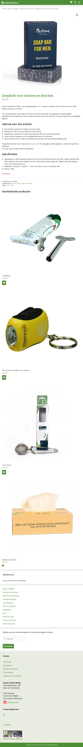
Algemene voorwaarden (12, 675)
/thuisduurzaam (12, 702)
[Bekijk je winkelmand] (71, 2)
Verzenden (7, 661)
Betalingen (7, 665)
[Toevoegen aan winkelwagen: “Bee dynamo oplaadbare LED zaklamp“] (4, 377)
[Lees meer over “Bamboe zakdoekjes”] (3, 565)
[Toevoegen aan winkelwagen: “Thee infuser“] (4, 472)
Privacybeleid (8, 672)
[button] (77, 15)
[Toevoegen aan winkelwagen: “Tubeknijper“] (4, 283)
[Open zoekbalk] (75, 2)
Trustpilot (7, 724)
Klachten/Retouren (10, 669)
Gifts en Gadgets (13, 8)
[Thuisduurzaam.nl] (10, 2)
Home (4, 8)
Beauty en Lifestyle (27, 8)
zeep (11, 185)
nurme (8, 185)
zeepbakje (33, 143)
